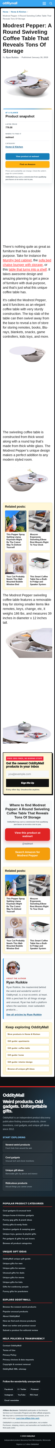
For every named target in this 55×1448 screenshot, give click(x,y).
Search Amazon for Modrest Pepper (27, 854)
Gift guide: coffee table (19, 1048)
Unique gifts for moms (13, 1277)
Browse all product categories (17, 1243)
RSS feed (34, 1395)
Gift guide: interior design (20, 1062)
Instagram (9, 1395)
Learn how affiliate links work (27, 1418)
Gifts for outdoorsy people (15, 1287)
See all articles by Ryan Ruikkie (24, 1014)
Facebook (9, 1389)
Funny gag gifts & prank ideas (17, 1220)
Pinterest (34, 1389)
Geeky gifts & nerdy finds (15, 1224)
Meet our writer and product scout (19, 1325)
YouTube (21, 1395)
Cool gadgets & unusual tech (17, 1211)
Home (5, 12)
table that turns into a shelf (28, 269)
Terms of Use (9, 1350)
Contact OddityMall (12, 1345)
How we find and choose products (19, 1321)
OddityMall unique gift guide (16, 1259)
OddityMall (13, 1095)
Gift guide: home (16, 1055)
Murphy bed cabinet (17, 260)
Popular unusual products (15, 1311)
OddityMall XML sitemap (14, 1369)
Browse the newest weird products (19, 1307)
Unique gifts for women (14, 1268)
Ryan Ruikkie (12, 57)
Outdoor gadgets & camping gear (19, 1229)
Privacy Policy (9, 1355)
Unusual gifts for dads (13, 1273)
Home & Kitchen (18, 12)
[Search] (51, 3)
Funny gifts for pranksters (15, 1291)
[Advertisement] (27, 215)
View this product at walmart (27, 834)
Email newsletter (12, 1400)
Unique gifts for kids (13, 1282)
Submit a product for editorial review (20, 1330)
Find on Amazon (27, 164)
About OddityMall (11, 1316)
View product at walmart (27, 156)
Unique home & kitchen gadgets (18, 1215)
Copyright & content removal (17, 1364)
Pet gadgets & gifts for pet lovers (19, 1238)
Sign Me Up (27, 782)
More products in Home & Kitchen (24, 1034)
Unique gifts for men (13, 1263)
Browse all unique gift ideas (21, 1069)
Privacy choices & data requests (18, 1359)
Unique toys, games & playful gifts (19, 1234)
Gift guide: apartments (18, 1041)
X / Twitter (21, 1389)
